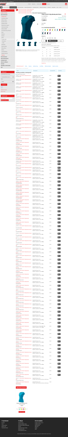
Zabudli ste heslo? (4, 89)
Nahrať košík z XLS (5, 100)
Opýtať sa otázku (55, 66)
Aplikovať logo (35, 66)
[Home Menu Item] (1, 7)
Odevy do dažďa (4, 28)
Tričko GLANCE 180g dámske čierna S (25, 127)
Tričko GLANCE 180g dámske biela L (25, 75)
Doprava (30, 66)
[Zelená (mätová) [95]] (45, 30)
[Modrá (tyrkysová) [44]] (57, 30)
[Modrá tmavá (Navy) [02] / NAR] (45, 33)
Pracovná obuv (4, 56)
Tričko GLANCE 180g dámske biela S (25, 82)
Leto (27, 11)
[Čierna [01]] (48, 33)
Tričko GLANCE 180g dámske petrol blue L (39, 12)
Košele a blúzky (4, 46)
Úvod (19, 9)
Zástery (3, 49)
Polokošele (3, 44)
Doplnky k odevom (5, 53)
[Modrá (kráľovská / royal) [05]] (65, 30)
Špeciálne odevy (4, 21)
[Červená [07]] (60, 30)
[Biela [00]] (43, 30)
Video (26, 66)
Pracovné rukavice (4, 58)
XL (52, 37)
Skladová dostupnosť (20, 66)
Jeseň (28, 12)
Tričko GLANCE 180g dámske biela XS (25, 90)
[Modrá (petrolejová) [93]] (43, 33)
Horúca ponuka (4, 12)
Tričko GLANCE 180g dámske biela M (25, 79)
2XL (55, 37)
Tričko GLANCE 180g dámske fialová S (25, 167)
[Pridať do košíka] (59, 76)
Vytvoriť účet (3, 91)
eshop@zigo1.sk (11, 1)
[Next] (37, 24)
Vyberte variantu (21, 411)
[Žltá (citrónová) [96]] (48, 30)
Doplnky (2, 63)
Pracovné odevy (4, 14)
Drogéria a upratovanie (5, 65)
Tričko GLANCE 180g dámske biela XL (25, 86)
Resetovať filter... (63, 27)
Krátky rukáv (4, 39)
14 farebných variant (21, 407)
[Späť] (17, 10)
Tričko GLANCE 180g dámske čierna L (25, 120)
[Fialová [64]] (50, 33)
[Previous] (16, 409)
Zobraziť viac (44, 63)
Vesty (2, 32)
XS (42, 37)
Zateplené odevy (4, 23)
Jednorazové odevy (5, 26)
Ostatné (3, 35)
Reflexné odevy (4, 19)
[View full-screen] (17, 40)
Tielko (3, 42)
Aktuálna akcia (4, 16)
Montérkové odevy (5, 18)
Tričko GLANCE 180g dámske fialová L (25, 160)
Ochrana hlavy (4, 60)
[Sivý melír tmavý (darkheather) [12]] (55, 30)
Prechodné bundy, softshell (6, 30)
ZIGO (2, 67)
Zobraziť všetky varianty (21, 74)
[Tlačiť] (65, 14)
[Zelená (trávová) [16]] (62, 30)
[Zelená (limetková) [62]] (52, 30)
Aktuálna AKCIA (29, 10)
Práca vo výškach (4, 62)
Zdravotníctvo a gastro (5, 25)
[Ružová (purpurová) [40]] (50, 30)
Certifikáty (41, 66)
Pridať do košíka (53, 40)
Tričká (3, 37)
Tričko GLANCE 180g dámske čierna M (25, 123)
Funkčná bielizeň (4, 51)
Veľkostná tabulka (48, 66)
